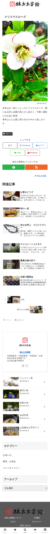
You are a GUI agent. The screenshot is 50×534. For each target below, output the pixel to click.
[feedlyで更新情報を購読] (13, 167)
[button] (44, 398)
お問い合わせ (25, 525)
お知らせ (8, 134)
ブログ (13, 522)
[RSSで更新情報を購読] (36, 167)
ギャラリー (37, 522)
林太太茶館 (25, 352)
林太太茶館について (13, 518)
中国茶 (37, 518)
